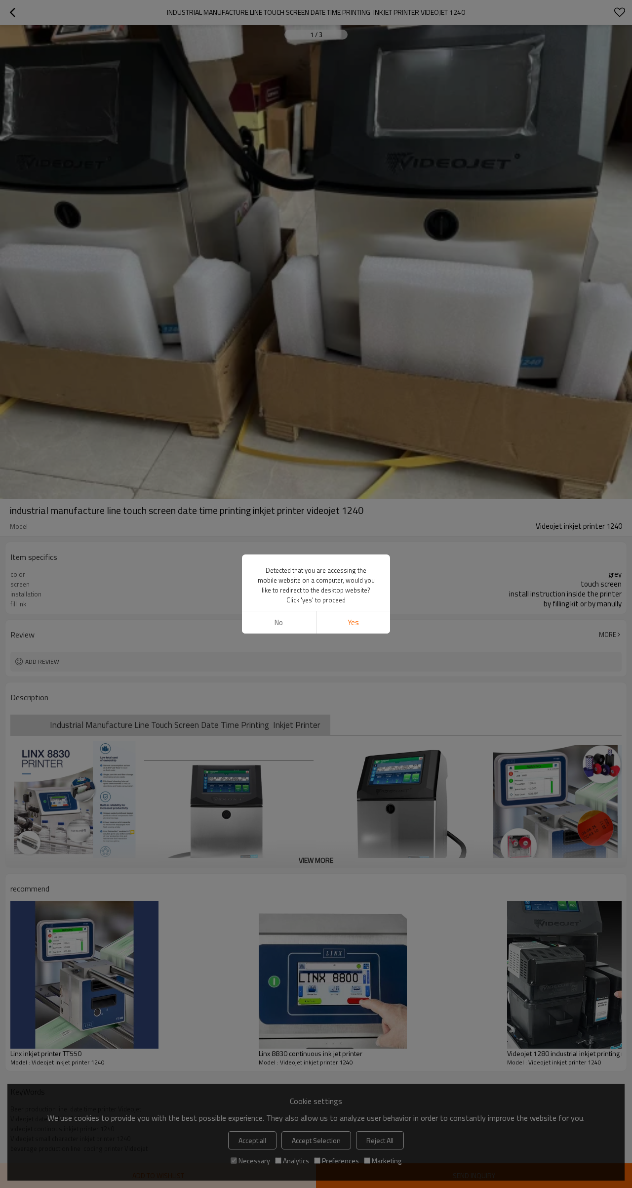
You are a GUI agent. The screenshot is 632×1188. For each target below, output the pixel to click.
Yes (353, 622)
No (279, 622)
